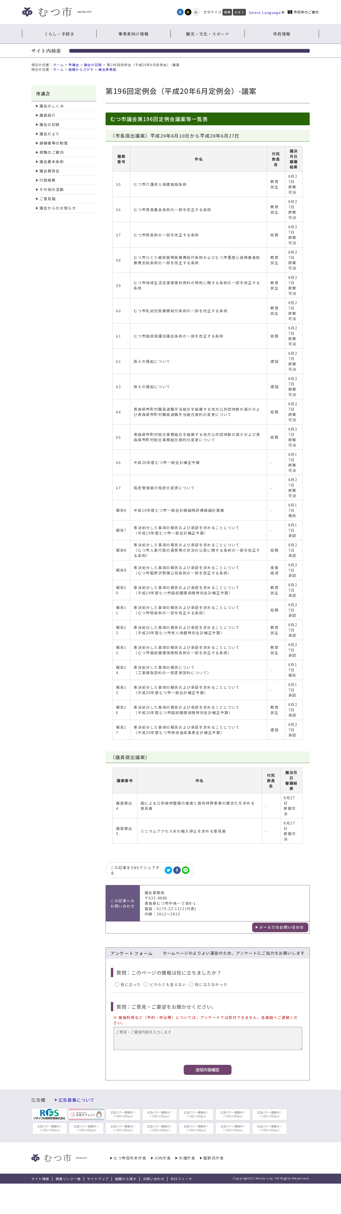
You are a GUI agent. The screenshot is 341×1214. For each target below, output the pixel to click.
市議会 (73, 64)
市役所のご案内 (306, 12)
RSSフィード (181, 1178)
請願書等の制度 (53, 143)
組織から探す (126, 1178)
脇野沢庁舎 (213, 1158)
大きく (239, 12)
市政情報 (281, 34)
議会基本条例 (51, 161)
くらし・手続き (59, 34)
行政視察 (47, 180)
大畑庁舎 (187, 1158)
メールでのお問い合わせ (281, 927)
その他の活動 (51, 189)
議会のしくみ (51, 106)
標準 (227, 12)
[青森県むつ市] (57, 12)
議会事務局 (107, 69)
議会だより (49, 133)
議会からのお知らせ (57, 208)
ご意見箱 (47, 198)
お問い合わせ (154, 1178)
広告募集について (76, 1100)
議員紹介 (47, 115)
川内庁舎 (162, 1158)
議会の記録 (93, 64)
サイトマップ (98, 1178)
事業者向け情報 (133, 34)
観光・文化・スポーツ (207, 34)
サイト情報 (40, 1178)
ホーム (58, 64)
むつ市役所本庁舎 (130, 1158)
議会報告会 (49, 171)
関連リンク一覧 (68, 1178)
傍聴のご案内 (51, 152)
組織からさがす (81, 69)
